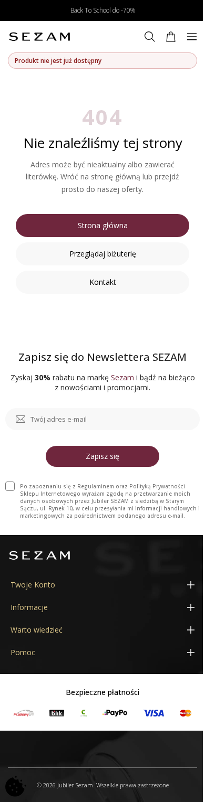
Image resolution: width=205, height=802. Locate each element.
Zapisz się (102, 456)
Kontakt (102, 282)
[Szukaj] (150, 36)
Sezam (122, 377)
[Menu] (192, 36)
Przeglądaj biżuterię (102, 254)
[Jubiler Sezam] (39, 36)
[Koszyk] (171, 36)
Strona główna (103, 225)
